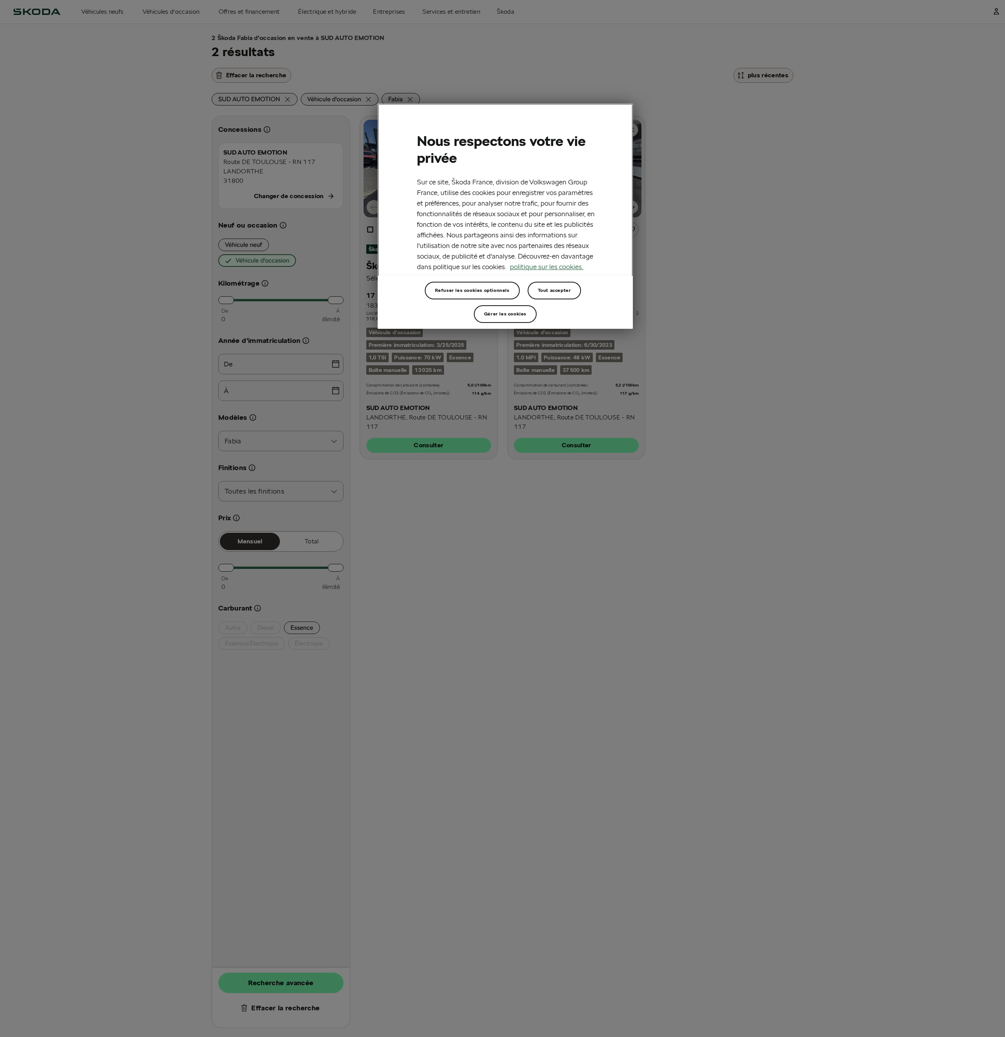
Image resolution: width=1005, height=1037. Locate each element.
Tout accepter (554, 290)
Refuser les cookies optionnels (472, 290)
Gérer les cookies (505, 314)
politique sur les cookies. (546, 266)
